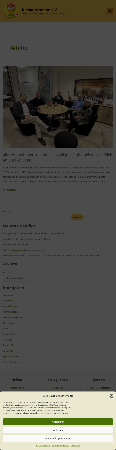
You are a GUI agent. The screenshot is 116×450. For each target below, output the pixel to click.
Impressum (75, 446)
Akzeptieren (58, 421)
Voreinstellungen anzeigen (58, 438)
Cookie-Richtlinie (43, 446)
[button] (111, 395)
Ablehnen (58, 430)
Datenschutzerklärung (60, 446)
